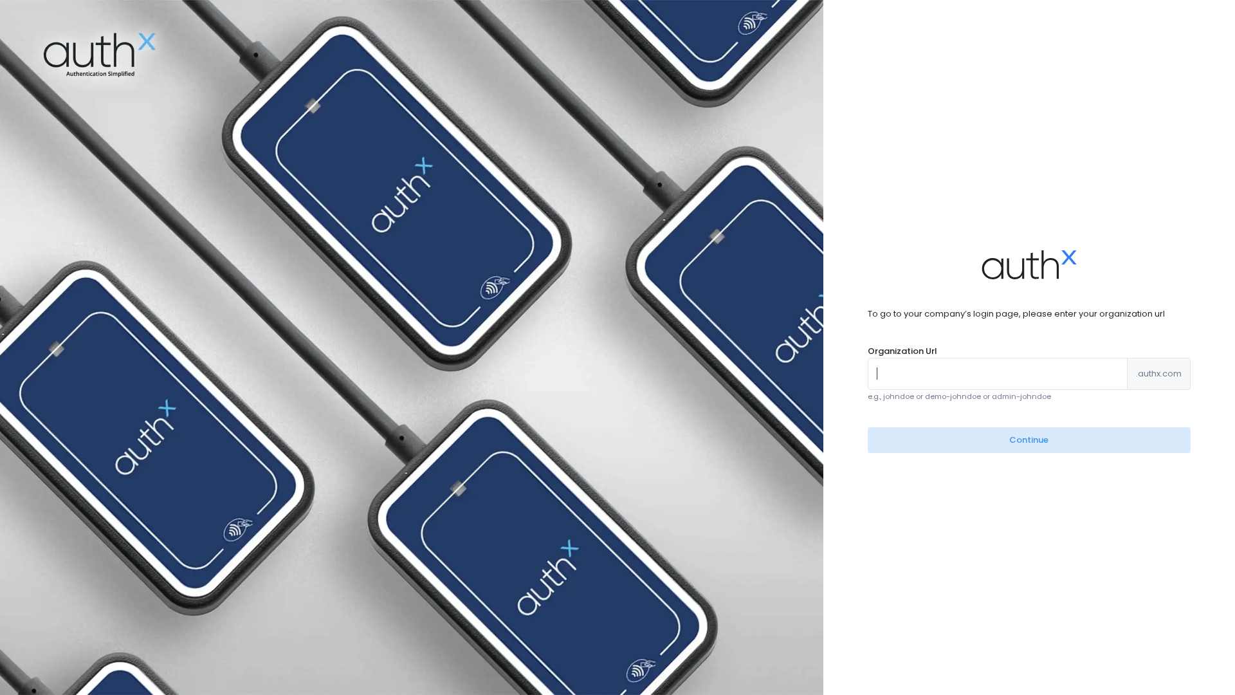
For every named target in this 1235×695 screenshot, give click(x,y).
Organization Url (902, 351)
